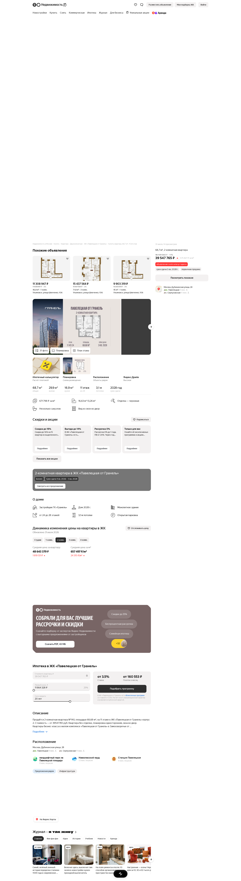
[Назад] (32, 365)
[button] (141, 4)
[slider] (61, 690)
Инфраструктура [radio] (67, 771)
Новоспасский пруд (89, 757)
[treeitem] (40, 12)
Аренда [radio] (113, 839)
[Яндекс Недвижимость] (50, 5)
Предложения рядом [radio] (44, 771)
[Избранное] (135, 4)
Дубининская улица (51, 747)
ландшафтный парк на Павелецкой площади (51, 759)
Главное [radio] (38, 839)
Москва (36, 747)
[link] (203, 4)
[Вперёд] (151, 327)
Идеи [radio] (65, 839)
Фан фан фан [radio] (52, 839)
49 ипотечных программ (134, 695)
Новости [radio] (101, 839)
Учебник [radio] (89, 839)
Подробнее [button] (38, 731)
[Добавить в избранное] (67, 258)
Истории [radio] (76, 839)
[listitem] (51, 507)
